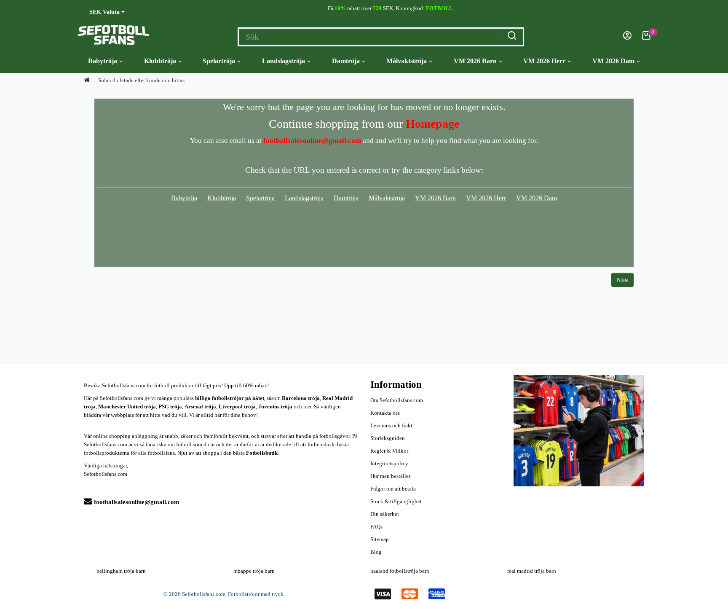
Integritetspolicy (389, 463)
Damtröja (346, 60)
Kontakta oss (385, 413)
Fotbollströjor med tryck (256, 594)
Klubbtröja (160, 60)
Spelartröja (219, 60)
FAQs (376, 526)
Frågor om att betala (393, 489)
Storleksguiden (387, 438)
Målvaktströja (406, 60)
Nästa (622, 280)
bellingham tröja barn (121, 571)
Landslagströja (283, 60)
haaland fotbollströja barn (399, 571)
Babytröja (102, 60)
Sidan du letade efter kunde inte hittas (141, 80)
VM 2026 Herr (544, 60)
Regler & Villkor (389, 451)
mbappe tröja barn (254, 571)
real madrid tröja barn (531, 571)
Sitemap (379, 539)
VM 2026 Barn (475, 60)
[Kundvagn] (646, 38)
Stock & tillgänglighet (396, 501)
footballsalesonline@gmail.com (136, 502)
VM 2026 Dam (613, 60)
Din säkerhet (384, 514)
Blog (376, 552)
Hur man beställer (390, 476)
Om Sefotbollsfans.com (396, 400)
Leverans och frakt (391, 425)
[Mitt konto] (627, 38)
